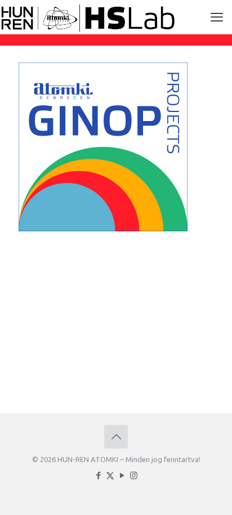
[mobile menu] (216, 16)
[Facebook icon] (98, 475)
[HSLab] (87, 17)
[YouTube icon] (122, 475)
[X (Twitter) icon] (110, 475)
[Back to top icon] (116, 437)
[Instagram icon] (134, 475)
